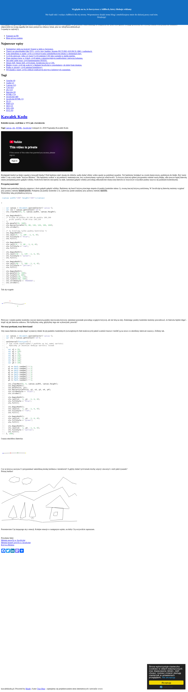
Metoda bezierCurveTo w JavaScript (16, 543)
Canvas (8, 128)
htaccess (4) (11, 92)
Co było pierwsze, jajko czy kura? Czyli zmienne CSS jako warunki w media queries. (40, 56)
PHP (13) (10, 103)
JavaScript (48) (12, 97)
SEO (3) (9, 106)
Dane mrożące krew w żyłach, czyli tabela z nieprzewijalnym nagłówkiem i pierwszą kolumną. (44, 58)
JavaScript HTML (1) (15, 99)
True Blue (41, 689)
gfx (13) (9, 90)
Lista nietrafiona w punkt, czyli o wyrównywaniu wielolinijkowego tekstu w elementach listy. (44, 54)
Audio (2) (10, 83)
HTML (19, 128)
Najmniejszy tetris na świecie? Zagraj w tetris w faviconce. (29, 49)
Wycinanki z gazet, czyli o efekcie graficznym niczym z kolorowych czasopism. (38, 70)
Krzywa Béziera (7, 545)
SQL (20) (10, 108)
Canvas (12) (11, 85)
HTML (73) (11, 94)
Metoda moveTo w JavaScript (13, 540)
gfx (13, 128)
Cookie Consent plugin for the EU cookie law (166, 687)
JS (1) (8, 101)
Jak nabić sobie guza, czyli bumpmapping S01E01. (26, 60)
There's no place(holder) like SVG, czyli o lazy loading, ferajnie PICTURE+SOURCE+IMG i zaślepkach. (49, 51)
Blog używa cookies (14, 38)
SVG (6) (9, 110)
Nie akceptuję (168, 677)
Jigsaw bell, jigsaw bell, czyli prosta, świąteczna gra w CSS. (30, 63)
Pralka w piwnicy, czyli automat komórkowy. (24, 67)
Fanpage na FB (12, 36)
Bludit (28, 689)
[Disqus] (94, 587)
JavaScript (27, 128)
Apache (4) (10, 80)
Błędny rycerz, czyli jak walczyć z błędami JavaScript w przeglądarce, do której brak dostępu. (44, 65)
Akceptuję (166, 682)
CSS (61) (10, 87)
